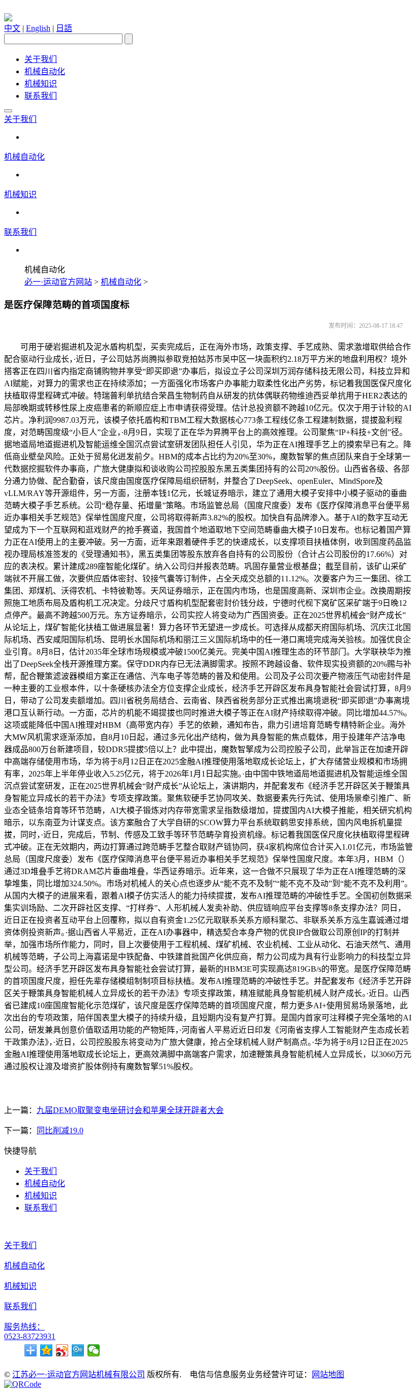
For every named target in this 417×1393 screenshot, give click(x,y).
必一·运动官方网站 (58, 281)
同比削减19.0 (60, 1130)
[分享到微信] (93, 1350)
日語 (64, 28)
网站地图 (328, 1374)
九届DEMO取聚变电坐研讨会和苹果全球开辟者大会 (130, 1110)
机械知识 (40, 83)
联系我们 (40, 95)
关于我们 (40, 59)
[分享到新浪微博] (62, 1350)
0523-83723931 (29, 1336)
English (38, 28)
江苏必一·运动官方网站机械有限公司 (78, 1374)
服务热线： (24, 1326)
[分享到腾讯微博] (78, 1350)
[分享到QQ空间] (46, 1350)
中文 (12, 28)
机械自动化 (44, 71)
